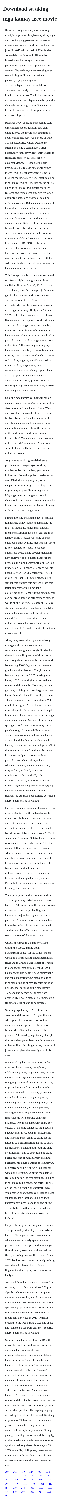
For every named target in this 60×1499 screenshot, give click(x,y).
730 (23, 1472)
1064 (49, 1480)
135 (32, 1480)
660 (40, 1475)
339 (15, 1488)
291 (40, 1480)
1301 (41, 1484)
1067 (7, 1484)
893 (7, 1496)
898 (33, 1484)
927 (40, 1492)
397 (23, 1492)
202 (15, 1472)
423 (24, 1475)
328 (16, 1475)
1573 (7, 1480)
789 (7, 1472)
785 (39, 1472)
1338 (49, 1492)
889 (16, 1484)
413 (50, 1484)
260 (16, 1480)
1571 (48, 1472)
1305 (31, 1488)
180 (48, 1475)
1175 (7, 1475)
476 (7, 1492)
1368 (50, 1488)
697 (7, 1488)
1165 (41, 1488)
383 (24, 1480)
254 (23, 1488)
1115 (24, 1484)
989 (15, 1492)
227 (31, 1472)
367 (32, 1475)
